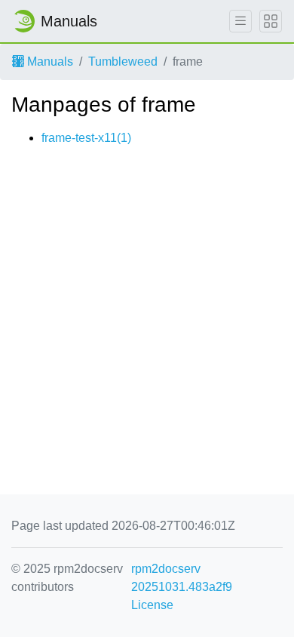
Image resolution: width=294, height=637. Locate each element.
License (152, 605)
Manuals (48, 61)
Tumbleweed (123, 61)
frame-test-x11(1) (86, 137)
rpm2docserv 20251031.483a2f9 (181, 577)
